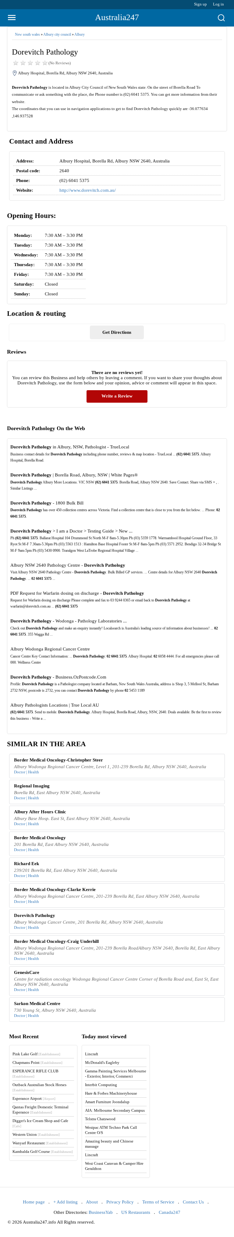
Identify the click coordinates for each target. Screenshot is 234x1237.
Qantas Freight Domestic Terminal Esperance (40, 1109)
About (92, 1202)
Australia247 (117, 17)
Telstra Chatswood (100, 1119)
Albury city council (57, 34)
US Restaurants (135, 1212)
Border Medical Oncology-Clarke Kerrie (55, 889)
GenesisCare (26, 972)
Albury (79, 34)
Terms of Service (158, 1202)
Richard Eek (26, 863)
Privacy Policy (120, 1202)
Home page (34, 1202)
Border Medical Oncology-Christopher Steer (58, 760)
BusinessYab (101, 1212)
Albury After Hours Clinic (40, 811)
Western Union (36, 1134)
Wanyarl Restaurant (40, 1143)
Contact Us (193, 1202)
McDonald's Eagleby (102, 1062)
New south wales (27, 34)
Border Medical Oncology (40, 837)
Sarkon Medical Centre (37, 1003)
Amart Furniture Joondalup (107, 1102)
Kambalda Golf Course (42, 1151)
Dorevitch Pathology (34, 915)
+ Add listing (65, 1202)
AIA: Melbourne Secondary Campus (115, 1110)
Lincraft (91, 1054)
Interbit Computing (101, 1084)
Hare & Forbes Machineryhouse (111, 1093)
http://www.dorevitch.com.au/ (87, 190)
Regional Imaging (32, 785)
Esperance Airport (33, 1098)
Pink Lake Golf (36, 1054)
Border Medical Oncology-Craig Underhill (56, 941)
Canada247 (169, 1212)
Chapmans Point (37, 1062)
